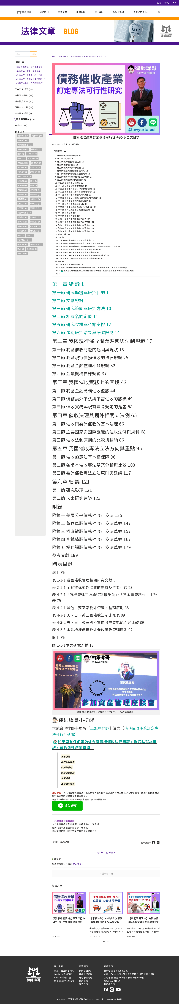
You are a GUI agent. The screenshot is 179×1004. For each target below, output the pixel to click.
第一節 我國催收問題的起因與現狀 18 (73, 173)
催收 (56, 841)
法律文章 (62, 56)
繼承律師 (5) (22, 185)
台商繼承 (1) (22, 194)
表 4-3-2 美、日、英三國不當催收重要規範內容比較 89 (84, 255)
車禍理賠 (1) (22, 226)
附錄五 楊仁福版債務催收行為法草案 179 (76, 231)
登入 (166, 2)
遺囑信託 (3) (22, 190)
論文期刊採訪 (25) (25, 119)
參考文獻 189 (64, 234)
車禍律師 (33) (37, 135)
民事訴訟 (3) (22, 221)
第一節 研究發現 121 (67, 213)
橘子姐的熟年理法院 (64, 980)
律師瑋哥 (65, 841)
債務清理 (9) (33, 158)
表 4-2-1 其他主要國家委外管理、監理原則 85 (80, 249)
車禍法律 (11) (36, 208)
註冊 (159, 2)
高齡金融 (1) (22, 253)
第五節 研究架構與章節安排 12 (70, 167)
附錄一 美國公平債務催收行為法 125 (74, 219)
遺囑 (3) (33, 185)
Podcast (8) (21, 125)
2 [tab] (108, 942)
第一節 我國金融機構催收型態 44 (72, 185)
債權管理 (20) (23, 163)
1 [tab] (104, 942)
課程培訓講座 (85, 977)
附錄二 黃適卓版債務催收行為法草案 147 (76, 222)
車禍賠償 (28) (23, 140)
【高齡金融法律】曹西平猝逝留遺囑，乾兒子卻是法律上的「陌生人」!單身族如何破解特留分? (29, 67)
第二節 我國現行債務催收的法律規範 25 (74, 176)
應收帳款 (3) (36, 163)
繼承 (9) (33, 181)
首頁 (54, 56)
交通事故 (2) (22, 208)
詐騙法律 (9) (35, 172)
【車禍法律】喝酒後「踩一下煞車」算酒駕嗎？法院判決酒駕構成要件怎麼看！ (30, 74)
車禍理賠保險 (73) (24, 95)
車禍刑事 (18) (23, 149)
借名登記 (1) (35, 230)
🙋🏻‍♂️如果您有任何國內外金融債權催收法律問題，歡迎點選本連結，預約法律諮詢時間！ (98, 270)
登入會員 (77, 863)
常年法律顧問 (85, 974)
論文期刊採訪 (73, 144)
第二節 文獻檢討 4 (65, 158)
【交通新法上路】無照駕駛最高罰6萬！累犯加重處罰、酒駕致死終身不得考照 (30, 82)
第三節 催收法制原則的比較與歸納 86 (74, 200)
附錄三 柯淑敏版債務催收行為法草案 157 (76, 225)
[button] (141, 12)
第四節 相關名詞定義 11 (67, 164)
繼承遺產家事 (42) (24, 101)
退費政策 (83, 984)
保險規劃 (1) (35, 190)
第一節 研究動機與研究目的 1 (70, 155)
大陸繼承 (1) (35, 194)
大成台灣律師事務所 (64, 970)
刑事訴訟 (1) (35, 217)
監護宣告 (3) (22, 203)
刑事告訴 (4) (32, 153)
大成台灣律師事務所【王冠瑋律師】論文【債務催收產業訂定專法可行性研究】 (94, 267)
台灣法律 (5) (22, 217)
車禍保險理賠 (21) (24, 145)
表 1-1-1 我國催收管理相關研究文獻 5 (77, 240)
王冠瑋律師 (99, 728)
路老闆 (119, 999)
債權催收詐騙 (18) (24, 107)
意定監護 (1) (32, 249)
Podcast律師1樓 (62, 977)
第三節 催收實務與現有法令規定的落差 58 (76, 191)
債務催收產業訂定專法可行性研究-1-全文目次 (87, 56)
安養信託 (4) (35, 199)
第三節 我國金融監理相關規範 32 (71, 179)
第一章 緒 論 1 (68, 283)
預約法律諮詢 (85, 970)
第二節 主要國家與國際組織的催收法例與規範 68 (79, 197)
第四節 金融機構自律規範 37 (70, 182)
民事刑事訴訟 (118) (25, 89)
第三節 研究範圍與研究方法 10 (70, 161)
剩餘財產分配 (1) (24, 239)
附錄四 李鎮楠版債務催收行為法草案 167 (76, 228)
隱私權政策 (109, 984)
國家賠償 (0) (35, 226)
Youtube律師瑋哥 (63, 974)
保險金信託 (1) (36, 244)
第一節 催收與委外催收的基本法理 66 (74, 194)
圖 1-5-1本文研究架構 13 (71, 264)
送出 (34, 54)
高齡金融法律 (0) (24, 176)
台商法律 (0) (22, 172)
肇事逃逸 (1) (35, 203)
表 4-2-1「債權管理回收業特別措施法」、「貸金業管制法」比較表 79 (90, 246)
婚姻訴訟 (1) (36, 149)
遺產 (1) (20, 249)
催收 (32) (21, 158)
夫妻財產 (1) (22, 244)
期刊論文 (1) (22, 167)
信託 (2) (30, 235)
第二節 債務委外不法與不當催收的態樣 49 (76, 188)
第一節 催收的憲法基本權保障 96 (72, 204)
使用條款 (83, 980)
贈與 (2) (20, 235)
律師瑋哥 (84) (23, 135)
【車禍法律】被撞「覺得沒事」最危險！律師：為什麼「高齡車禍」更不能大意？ (29, 70)
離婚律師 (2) (35, 167)
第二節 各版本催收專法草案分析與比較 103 (77, 207)
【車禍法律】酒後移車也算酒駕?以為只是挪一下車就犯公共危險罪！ (30, 78)
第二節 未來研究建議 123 (69, 216)
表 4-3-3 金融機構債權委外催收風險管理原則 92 (81, 258)
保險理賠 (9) (22, 199)
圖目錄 (61, 261)
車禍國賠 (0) (22, 230)
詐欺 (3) (20, 153)
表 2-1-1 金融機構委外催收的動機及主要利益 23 (81, 243)
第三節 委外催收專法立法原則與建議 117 (76, 210)
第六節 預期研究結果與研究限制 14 (72, 170)
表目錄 (61, 237)
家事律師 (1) (22, 181)
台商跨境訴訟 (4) (23, 113)
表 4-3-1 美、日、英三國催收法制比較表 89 (79, 252)
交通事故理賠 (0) (24, 212)
